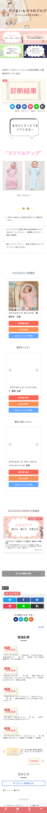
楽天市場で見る (23, 323)
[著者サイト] (16, 619)
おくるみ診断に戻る (23, 573)
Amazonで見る (23, 329)
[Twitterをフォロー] (21, 619)
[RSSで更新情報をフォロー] (31, 619)
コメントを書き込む (25, 783)
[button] (42, 441)
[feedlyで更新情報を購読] (26, 619)
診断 (6, 588)
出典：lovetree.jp (23, 195)
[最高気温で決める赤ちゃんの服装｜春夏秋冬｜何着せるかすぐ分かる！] (12, 51)
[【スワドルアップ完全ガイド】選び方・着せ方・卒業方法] (12, 37)
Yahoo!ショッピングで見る (24, 336)
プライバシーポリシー (15, 805)
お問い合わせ (37, 805)
